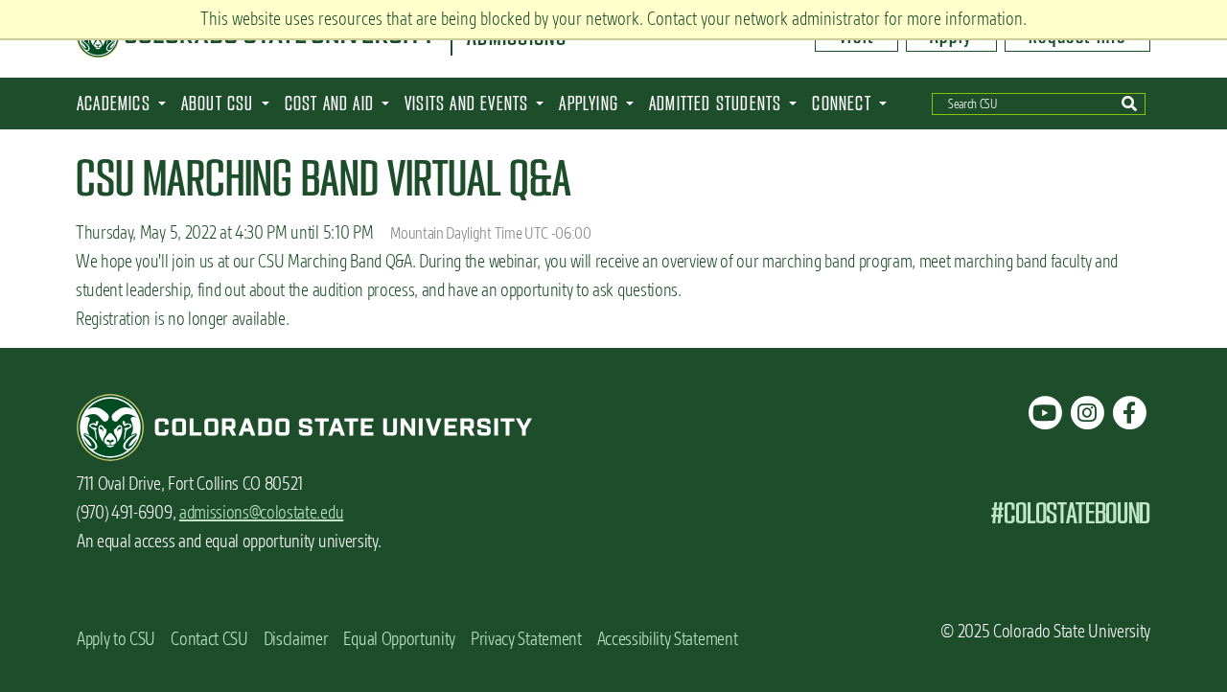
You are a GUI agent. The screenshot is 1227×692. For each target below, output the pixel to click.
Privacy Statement (526, 639)
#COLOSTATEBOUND (1070, 513)
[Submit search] (1129, 104)
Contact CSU (209, 639)
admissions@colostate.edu (261, 512)
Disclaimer (296, 639)
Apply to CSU (116, 639)
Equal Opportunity (399, 639)
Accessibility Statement (667, 639)
